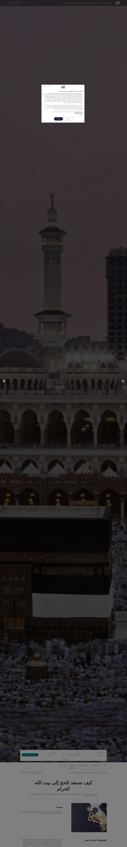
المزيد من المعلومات (78, 112)
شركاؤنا (81, 114)
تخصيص (68, 118)
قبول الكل (58, 118)
